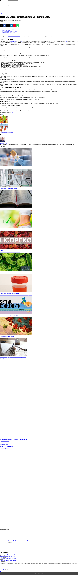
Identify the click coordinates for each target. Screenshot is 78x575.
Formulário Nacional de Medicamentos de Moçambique (9, 554)
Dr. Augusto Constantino (4, 143)
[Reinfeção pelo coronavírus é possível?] (16, 334)
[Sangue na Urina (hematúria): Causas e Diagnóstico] (16, 291)
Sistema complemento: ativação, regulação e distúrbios (9, 315)
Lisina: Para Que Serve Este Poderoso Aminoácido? (18, 540)
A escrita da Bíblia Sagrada (5, 209)
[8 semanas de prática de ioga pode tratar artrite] (16, 186)
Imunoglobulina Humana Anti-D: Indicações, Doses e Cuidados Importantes (13, 439)
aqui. (12, 112)
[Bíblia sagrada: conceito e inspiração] (4, 444)
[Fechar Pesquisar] (8, 5)
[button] (1, 25)
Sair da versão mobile (39, 573)
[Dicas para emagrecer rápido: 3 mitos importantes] (16, 228)
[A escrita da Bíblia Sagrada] (16, 207)
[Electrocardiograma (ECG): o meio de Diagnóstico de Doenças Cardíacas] (13, 355)
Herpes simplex (13, 41)
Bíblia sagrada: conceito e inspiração (6, 446)
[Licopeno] (16, 248)
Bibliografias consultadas (6, 566)
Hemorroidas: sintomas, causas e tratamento (7, 556)
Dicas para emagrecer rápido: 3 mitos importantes (9, 229)
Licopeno (1, 250)
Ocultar (13, 29)
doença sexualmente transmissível (14, 36)
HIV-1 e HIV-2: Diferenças (5, 167)
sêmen (3, 49)
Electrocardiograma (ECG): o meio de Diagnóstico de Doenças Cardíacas (13, 357)
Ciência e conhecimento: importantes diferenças (8, 560)
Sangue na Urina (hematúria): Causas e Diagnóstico (9, 293)
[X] (0, 571)
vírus (22, 41)
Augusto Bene (2, 569)
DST (2, 114)
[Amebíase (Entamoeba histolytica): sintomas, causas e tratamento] (16, 271)
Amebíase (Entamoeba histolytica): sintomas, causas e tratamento (11, 272)
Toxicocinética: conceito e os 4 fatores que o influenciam (10, 252)
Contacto (3, 567)
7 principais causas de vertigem (5, 442)
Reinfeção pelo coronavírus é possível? (7, 336)
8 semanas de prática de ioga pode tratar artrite (8, 188)
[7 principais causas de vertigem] (4, 441)
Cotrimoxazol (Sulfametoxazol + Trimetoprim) (8, 558)
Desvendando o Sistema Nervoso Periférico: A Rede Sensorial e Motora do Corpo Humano (16, 295)
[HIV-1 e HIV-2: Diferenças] (16, 166)
